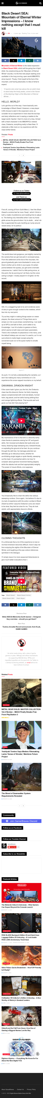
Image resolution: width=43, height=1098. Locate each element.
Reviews (6, 705)
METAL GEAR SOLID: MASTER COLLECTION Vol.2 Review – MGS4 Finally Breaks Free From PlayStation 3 (22, 142)
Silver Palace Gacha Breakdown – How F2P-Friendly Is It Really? (21, 968)
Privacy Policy (31, 1089)
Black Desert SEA (8, 598)
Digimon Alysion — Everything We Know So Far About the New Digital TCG (20, 1059)
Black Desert (10, 595)
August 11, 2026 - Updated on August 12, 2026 (16, 942)
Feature (6, 901)
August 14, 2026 (7, 910)
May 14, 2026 (6, 1063)
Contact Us (20, 1089)
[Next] (23, 155)
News (5, 747)
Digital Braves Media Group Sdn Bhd (20, 1093)
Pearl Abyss (21, 598)
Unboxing (6, 931)
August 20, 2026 (7, 759)
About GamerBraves (8, 1089)
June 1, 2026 (6, 1003)
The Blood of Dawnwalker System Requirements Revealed (16, 794)
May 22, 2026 (6, 1033)
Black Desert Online (24, 595)
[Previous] (19, 155)
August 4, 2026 (7, 972)
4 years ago (17, 33)
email (28, 662)
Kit (9, 33)
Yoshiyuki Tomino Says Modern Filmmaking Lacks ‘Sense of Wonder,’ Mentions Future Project (21, 148)
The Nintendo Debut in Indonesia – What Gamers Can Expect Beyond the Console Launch (20, 906)
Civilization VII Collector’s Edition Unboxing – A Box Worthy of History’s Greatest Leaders (21, 999)
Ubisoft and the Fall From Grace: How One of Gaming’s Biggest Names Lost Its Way (18, 1029)
